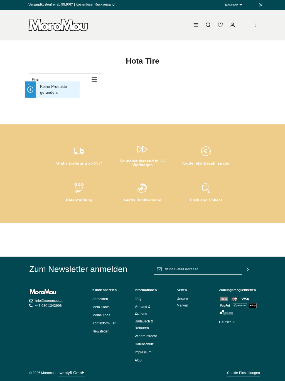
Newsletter (100, 331)
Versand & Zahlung (142, 310)
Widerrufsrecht (146, 336)
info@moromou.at (48, 301)
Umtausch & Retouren (144, 324)
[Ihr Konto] (232, 25)
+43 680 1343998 (48, 306)
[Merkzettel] (220, 25)
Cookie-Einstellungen (243, 373)
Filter (36, 79)
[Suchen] (208, 25)
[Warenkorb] (244, 25)
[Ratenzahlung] (79, 191)
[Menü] (196, 25)
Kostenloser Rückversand (95, 4)
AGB (138, 360)
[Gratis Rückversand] (142, 191)
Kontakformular (104, 323)
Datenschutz (144, 344)
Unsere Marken (182, 302)
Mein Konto (101, 307)
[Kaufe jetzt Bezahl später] (206, 154)
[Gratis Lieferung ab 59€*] (79, 154)
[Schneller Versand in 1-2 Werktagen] (142, 154)
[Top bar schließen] (260, 4)
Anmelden (100, 299)
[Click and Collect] (206, 191)
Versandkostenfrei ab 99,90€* (50, 4)
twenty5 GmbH (71, 372)
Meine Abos (101, 315)
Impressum (143, 352)
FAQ (138, 299)
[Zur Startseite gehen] (58, 25)
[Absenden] (248, 269)
